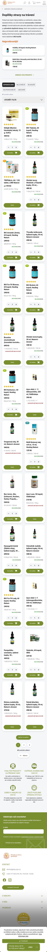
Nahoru (25, 755)
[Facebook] (4, 880)
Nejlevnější (21, 85)
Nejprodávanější (9, 90)
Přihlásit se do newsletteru (13, 843)
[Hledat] (25, 2)
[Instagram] (9, 880)
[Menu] (44, 2)
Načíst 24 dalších (23, 737)
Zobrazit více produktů (23, 75)
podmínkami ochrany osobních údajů (32, 837)
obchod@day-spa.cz (14, 869)
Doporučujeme (8, 85)
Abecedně (21, 90)
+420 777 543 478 (20, 874)
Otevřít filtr (10, 100)
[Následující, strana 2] (24, 745)
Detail (12, 205)
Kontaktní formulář (13, 887)
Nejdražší (31, 85)
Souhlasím (24, 941)
